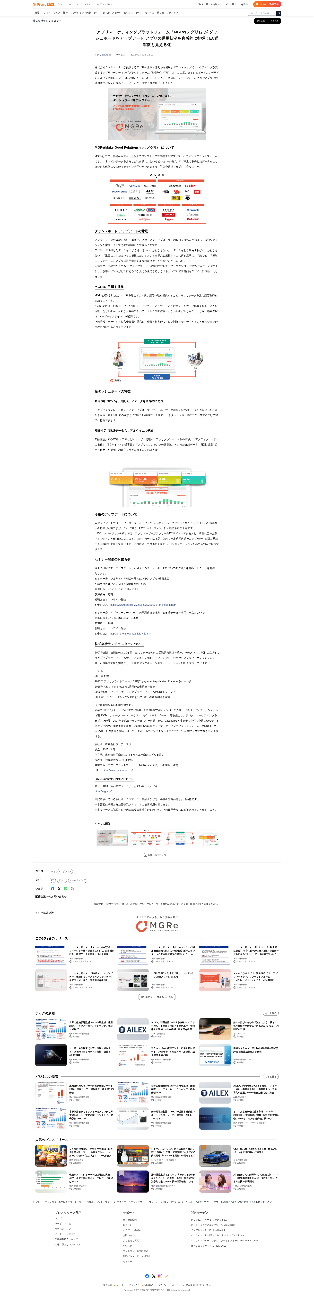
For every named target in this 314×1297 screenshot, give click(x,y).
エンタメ (46, 12)
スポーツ (116, 12)
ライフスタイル (102, 12)
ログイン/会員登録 (269, 4)
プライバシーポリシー (169, 1285)
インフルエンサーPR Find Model (208, 1230)
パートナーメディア (65, 1234)
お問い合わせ (130, 1235)
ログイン (127, 1225)
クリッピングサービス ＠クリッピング (211, 1219)
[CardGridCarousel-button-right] (217, 838)
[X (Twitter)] (59, 888)
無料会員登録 (130, 1219)
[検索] (278, 13)
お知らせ (127, 1245)
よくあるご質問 (131, 1240)
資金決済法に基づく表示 (198, 1285)
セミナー (127, 1261)
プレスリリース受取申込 (135, 1251)
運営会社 (107, 1285)
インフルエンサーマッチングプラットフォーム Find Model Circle (224, 1240)
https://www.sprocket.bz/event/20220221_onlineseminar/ (143, 604)
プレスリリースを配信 (208, 4)
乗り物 (160, 12)
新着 (37, 12)
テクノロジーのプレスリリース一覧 (63, 1202)
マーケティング (78, 880)
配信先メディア (63, 1228)
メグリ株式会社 (103, 54)
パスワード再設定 (132, 1230)
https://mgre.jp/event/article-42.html (130, 633)
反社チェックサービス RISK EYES (208, 1245)
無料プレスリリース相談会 (136, 1256)
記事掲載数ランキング (66, 1239)
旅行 (65, 12)
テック (139, 12)
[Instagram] (160, 1276)
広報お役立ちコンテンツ (67, 1244)
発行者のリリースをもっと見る (157, 997)
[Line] (65, 888)
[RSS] (167, 1276)
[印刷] (72, 888)
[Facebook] (52, 888)
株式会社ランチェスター (99, 1202)
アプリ (62, 880)
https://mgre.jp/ (103, 791)
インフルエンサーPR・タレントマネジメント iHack (217, 1235)
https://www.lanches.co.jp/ (118, 770)
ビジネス (128, 12)
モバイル (149, 12)
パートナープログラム (128, 1285)
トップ (36, 1202)
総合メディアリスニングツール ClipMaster (213, 1225)
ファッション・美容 (80, 12)
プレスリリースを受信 (236, 4)
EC (52, 880)
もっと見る (271, 1013)
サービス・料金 (63, 1223)
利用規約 (149, 1285)
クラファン (172, 12)
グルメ (57, 12)
